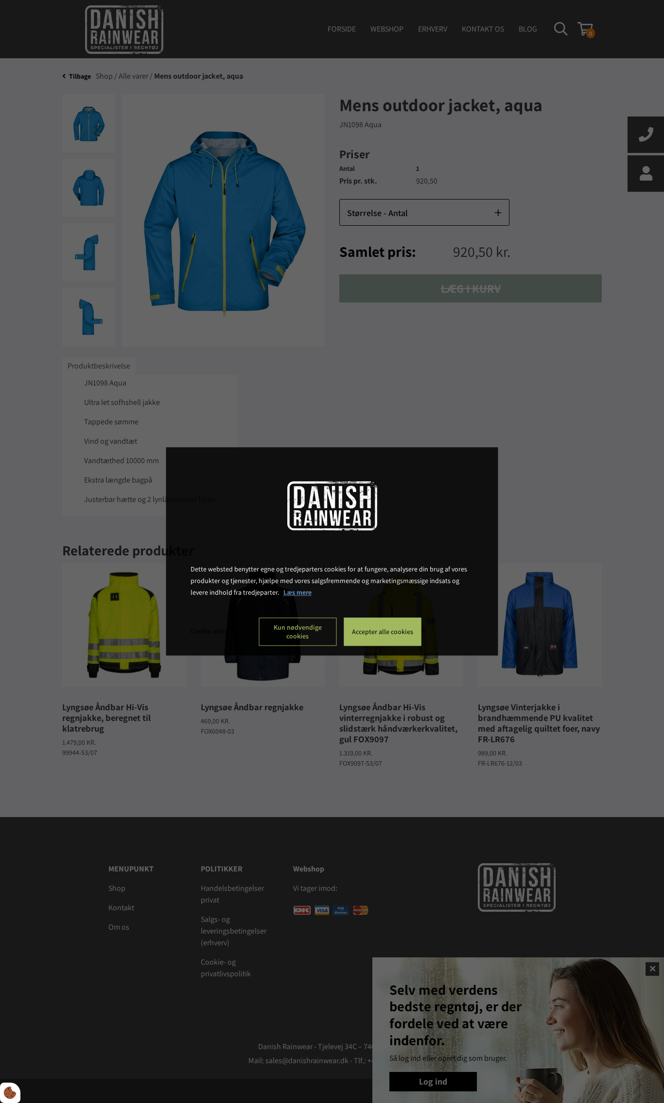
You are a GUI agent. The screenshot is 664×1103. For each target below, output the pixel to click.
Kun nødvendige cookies (298, 632)
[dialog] (332, 551)
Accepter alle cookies (382, 632)
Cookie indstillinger (219, 631)
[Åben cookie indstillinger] (10, 1093)
